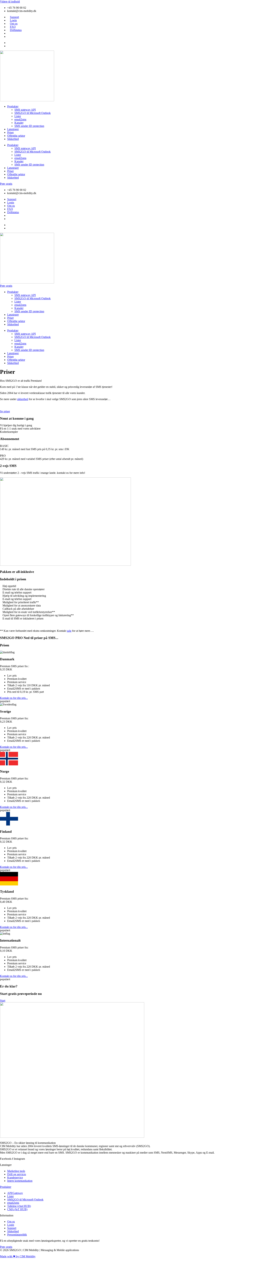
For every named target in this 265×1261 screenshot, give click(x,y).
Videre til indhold (10, 1)
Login (13, 20)
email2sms (20, 119)
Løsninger (13, 129)
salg (69, 630)
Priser (10, 132)
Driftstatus (16, 30)
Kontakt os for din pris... (14, 697)
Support (14, 17)
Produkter (12, 106)
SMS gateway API (25, 109)
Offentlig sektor (16, 135)
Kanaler (18, 122)
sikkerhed (22, 399)
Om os (13, 23)
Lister (17, 116)
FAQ (13, 26)
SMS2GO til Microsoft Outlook (32, 112)
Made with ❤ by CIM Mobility (18, 1256)
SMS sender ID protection (29, 125)
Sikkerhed (13, 138)
